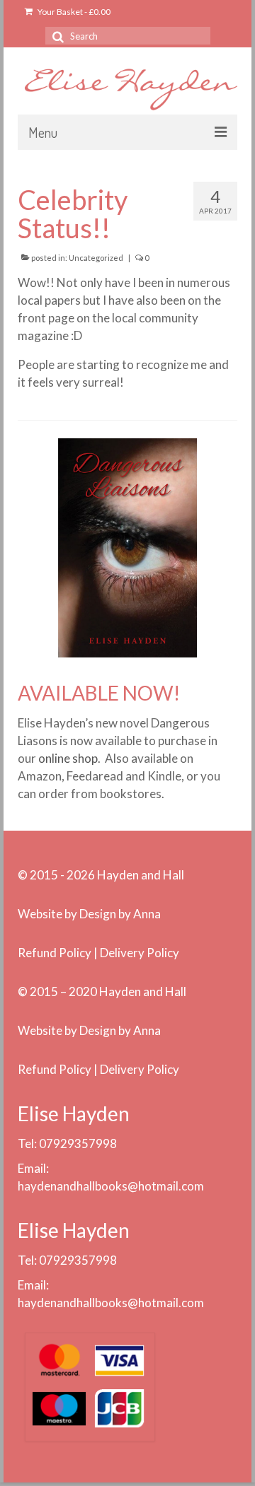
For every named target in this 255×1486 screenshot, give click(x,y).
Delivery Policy (139, 952)
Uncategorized (96, 257)
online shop (68, 758)
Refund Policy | (59, 952)
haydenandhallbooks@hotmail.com (111, 1185)
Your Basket (73, 11)
